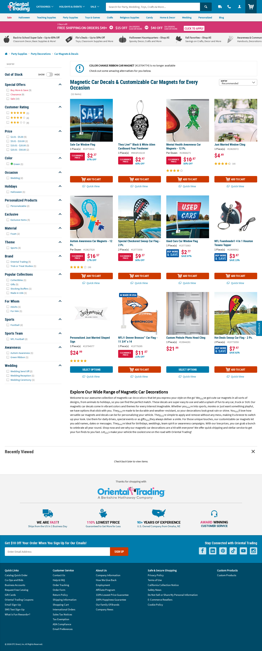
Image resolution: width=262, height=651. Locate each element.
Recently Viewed (19, 451)
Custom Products (226, 575)
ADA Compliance (62, 624)
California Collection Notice (163, 585)
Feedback (259, 328)
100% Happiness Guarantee (111, 599)
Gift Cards (10, 594)
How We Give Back (106, 580)
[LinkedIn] (212, 551)
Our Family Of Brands (107, 604)
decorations (140, 397)
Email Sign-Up (13, 604)
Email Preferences (63, 629)
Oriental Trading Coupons (19, 599)
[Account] (239, 6)
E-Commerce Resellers (160, 599)
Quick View (93, 186)
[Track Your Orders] (220, 6)
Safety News (154, 589)
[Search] (206, 6)
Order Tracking (61, 585)
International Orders (64, 609)
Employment (103, 585)
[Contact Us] (229, 6)
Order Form (59, 589)
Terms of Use (155, 580)
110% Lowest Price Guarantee (112, 594)
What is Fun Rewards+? (17, 614)
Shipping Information (64, 599)
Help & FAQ (59, 580)
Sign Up (119, 552)
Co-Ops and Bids (14, 580)
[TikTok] (233, 551)
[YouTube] (243, 551)
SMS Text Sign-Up (14, 609)
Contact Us (59, 575)
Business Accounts (15, 585)
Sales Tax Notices (62, 614)
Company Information (108, 575)
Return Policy (60, 594)
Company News (104, 609)
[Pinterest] (223, 551)
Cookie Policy (155, 604)
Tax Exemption (61, 619)
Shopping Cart (61, 604)
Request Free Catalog (16, 589)
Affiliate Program (105, 589)
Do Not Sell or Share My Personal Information (173, 594)
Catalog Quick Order (16, 575)
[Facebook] (202, 551)
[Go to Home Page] (6, 54)
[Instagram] (253, 551)
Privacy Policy (156, 575)
